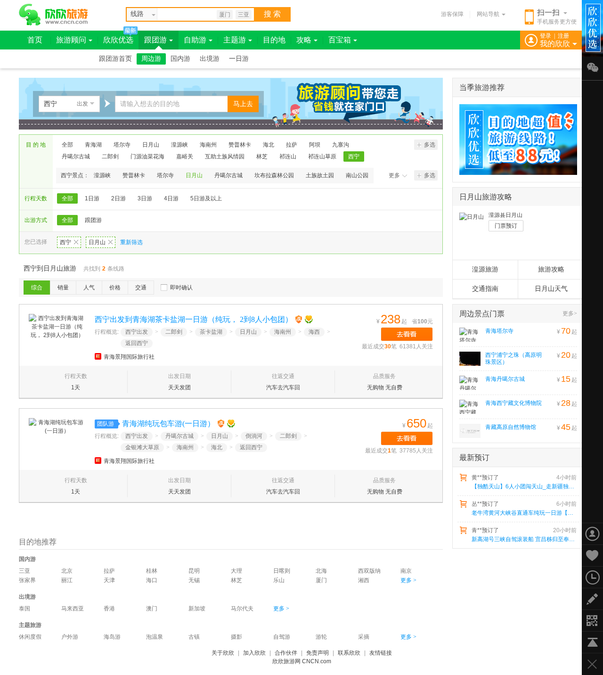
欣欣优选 (118, 40)
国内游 (180, 58)
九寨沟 (340, 144)
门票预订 (506, 225)
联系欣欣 (349, 653)
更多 (394, 175)
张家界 (27, 580)
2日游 (118, 198)
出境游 (210, 58)
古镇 (194, 637)
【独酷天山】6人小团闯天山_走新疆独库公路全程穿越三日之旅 (523, 486)
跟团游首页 (115, 58)
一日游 (239, 58)
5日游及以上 (206, 198)
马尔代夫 (242, 608)
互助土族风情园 (224, 156)
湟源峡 (179, 144)
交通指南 (485, 288)
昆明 (194, 571)
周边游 (151, 58)
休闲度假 (30, 637)
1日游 (92, 198)
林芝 (262, 156)
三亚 (243, 14)
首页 (34, 40)
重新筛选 (131, 242)
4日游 (171, 198)
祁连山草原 (322, 156)
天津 (109, 580)
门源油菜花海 (147, 156)
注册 (563, 36)
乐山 (279, 580)
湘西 (363, 580)
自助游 (195, 40)
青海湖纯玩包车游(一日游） (168, 424)
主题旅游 (30, 625)
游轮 (321, 637)
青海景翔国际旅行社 (129, 357)
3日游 (145, 198)
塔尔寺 (122, 144)
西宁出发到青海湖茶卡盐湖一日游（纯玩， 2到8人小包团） (194, 319)
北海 (321, 571)
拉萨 (291, 144)
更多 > (408, 580)
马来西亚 (72, 608)
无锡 (194, 580)
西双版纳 (369, 571)
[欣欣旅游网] (53, 14)
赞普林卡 (239, 144)
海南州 (208, 144)
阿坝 (314, 144)
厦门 (224, 14)
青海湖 (93, 144)
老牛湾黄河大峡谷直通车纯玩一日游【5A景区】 (523, 513)
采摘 (363, 637)
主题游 (234, 40)
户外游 (69, 637)
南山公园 (357, 175)
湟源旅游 (485, 269)
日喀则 (281, 571)
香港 (109, 608)
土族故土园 (320, 175)
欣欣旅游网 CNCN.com (301, 661)
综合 (36, 287)
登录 (545, 36)
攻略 (303, 40)
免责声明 (317, 653)
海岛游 (112, 637)
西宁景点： (75, 175)
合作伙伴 (286, 653)
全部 (67, 144)
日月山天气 (551, 288)
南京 (406, 571)
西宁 (353, 156)
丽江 (67, 580)
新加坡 (196, 608)
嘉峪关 (184, 156)
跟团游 (155, 40)
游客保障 (452, 14)
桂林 (151, 571)
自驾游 (281, 637)
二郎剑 (110, 156)
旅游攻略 (551, 269)
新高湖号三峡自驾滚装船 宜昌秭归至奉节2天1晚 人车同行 (523, 539)
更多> (569, 313)
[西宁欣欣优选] (515, 139)
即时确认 (181, 287)
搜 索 (272, 14)
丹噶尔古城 (76, 156)
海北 (268, 144)
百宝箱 (339, 40)
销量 (63, 287)
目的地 (274, 40)
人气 (89, 287)
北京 (67, 571)
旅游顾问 (71, 40)
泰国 (24, 608)
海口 (151, 580)
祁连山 (287, 156)
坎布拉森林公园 (274, 175)
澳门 (151, 608)
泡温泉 (154, 637)
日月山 (150, 144)
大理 (236, 571)
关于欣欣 (223, 653)
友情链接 (380, 653)
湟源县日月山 (505, 215)
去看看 (407, 334)
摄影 (236, 637)
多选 (429, 144)
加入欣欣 (254, 653)
